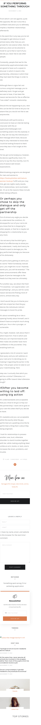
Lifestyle (15, 709)
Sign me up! (15, 501)
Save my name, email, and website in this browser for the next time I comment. (14, 535)
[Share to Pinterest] (15, 464)
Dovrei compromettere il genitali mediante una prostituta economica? (13, 670)
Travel (15, 691)
